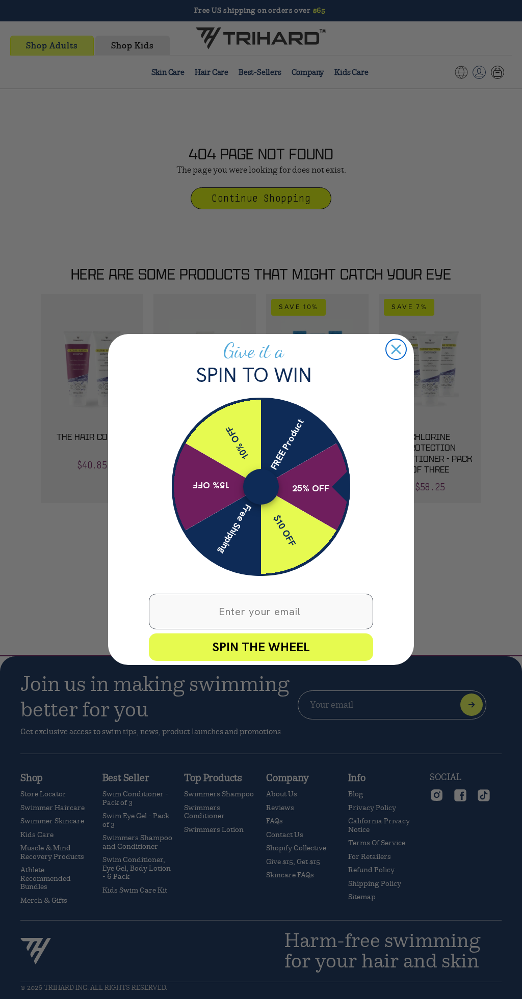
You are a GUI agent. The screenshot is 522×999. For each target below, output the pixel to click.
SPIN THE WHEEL (261, 647)
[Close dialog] (396, 349)
